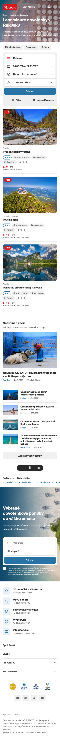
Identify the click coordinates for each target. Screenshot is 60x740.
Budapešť (26, 482)
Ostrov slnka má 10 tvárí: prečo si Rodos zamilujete (37, 423)
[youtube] (42, 698)
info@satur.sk (21, 629)
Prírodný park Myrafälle (16, 151)
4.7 (8, 293)
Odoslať (30, 560)
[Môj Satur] (49, 7)
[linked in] (25, 698)
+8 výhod (21, 230)
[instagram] (34, 698)
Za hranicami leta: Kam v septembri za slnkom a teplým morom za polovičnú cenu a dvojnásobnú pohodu (38, 439)
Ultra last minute (12, 47)
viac (55, 35)
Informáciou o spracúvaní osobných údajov (23, 574)
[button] (30, 58)
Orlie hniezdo (10, 219)
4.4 (8, 157)
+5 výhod (21, 298)
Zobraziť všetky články (30, 455)
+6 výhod (23, 162)
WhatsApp (19, 619)
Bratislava (45, 482)
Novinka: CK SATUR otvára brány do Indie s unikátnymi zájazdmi (30, 374)
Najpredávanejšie (45, 100)
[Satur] (10, 6)
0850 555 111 (20, 599)
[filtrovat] (38, 468)
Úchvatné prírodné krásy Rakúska (22, 287)
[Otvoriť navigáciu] (56, 7)
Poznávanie (31, 47)
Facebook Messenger (25, 609)
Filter (18, 100)
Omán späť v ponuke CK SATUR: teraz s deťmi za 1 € (37, 408)
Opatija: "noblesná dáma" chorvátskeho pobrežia (33, 393)
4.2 (8, 225)
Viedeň (9, 482)
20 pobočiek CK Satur (25, 589)
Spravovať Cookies (11, 714)
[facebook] (17, 698)
